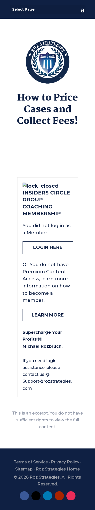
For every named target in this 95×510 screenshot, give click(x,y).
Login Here (48, 247)
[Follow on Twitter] (36, 495)
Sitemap (24, 469)
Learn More (48, 315)
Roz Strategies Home (58, 469)
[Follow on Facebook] (24, 495)
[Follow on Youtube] (59, 495)
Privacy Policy (65, 462)
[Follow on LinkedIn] (47, 495)
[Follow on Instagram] (70, 495)
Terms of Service (31, 462)
